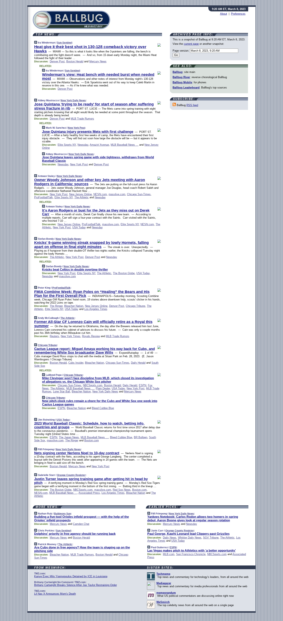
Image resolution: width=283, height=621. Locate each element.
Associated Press (89, 492)
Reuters (54, 336)
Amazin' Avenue (99, 144)
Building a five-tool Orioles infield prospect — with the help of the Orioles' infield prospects (81, 518)
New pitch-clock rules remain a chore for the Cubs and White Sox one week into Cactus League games (99, 402)
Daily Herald (138, 362)
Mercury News (97, 61)
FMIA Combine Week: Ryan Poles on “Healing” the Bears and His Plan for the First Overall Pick (92, 294)
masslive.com (117, 194)
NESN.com (100, 194)
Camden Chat (81, 523)
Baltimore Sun (62, 513)
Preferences (238, 13)
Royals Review (91, 336)
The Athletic (81, 197)
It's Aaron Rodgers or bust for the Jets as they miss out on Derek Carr (95, 212)
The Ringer (56, 305)
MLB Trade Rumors (82, 118)
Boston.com (91, 440)
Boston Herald (74, 61)
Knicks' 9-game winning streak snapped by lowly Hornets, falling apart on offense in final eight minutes (91, 245)
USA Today (79, 227)
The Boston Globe (124, 273)
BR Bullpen (140, 437)
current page (191, 43)
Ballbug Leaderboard (186, 87)
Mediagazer (163, 583)
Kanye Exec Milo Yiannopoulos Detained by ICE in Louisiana (70, 576)
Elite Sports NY (67, 144)
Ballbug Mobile (182, 82)
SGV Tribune (211, 537)
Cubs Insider (75, 362)
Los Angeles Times (95, 309)
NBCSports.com (92, 385)
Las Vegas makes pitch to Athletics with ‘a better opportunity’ (191, 550)
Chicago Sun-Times (139, 194)
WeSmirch (163, 602)
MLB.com (168, 554)
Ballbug (178, 72)
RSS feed (192, 105)
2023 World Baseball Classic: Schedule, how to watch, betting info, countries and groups (89, 425)
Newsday (82, 144)
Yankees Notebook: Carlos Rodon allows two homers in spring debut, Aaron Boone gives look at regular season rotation (192, 518)
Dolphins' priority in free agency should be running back (75, 533)
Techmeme (163, 573)
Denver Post (57, 61)
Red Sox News (122, 489)
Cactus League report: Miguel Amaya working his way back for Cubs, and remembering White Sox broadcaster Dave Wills (94, 351)
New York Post (76, 128)
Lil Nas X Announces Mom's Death (55, 593)
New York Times (70, 336)
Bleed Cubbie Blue (103, 408)
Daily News (169, 537)
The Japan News (69, 437)
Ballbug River (181, 77)
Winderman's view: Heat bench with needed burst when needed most (98, 77)
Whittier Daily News (189, 537)
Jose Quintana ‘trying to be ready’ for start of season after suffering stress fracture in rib (94, 106)
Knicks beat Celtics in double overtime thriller (75, 269)
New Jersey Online (80, 194)
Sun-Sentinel (64, 42)
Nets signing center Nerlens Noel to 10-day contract (76, 453)
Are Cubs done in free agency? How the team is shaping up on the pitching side (82, 549)
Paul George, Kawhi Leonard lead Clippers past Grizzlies (188, 533)
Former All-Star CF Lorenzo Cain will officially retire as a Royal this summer (93, 324)
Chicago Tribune (135, 305)
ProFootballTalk (43, 197)
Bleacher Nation (73, 305)
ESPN (142, 385)
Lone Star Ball (61, 391)
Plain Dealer (103, 388)
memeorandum (166, 592)
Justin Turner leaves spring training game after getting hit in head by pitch (91, 481)
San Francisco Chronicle (191, 554)
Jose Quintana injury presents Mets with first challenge (87, 132)
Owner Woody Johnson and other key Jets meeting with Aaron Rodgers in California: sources (89, 182)
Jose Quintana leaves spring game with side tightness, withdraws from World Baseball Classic (98, 158)
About (223, 13)
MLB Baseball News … (124, 144)
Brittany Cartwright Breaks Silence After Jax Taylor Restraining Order (75, 585)
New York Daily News (73, 100)
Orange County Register (71, 475)
